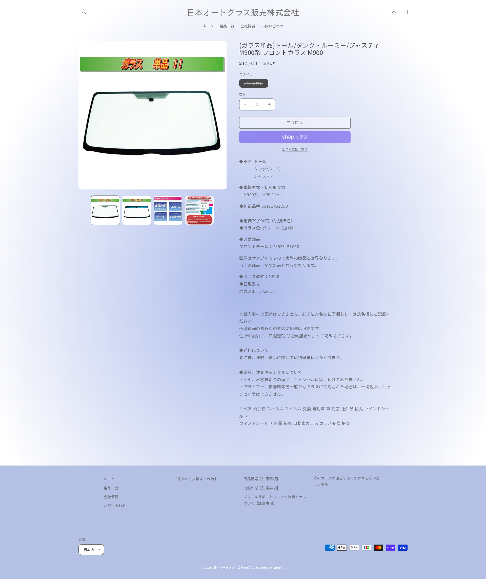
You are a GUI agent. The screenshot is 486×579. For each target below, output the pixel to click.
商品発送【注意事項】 (262, 478)
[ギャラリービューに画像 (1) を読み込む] (105, 210)
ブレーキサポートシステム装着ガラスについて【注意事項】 (277, 500)
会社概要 (111, 496)
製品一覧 (111, 487)
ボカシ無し (255, 84)
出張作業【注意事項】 (262, 487)
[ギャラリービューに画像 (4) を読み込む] (199, 210)
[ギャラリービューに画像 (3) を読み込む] (168, 210)
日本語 (89, 549)
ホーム (109, 478)
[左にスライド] (84, 210)
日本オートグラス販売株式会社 (234, 567)
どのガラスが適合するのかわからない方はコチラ (346, 481)
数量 (242, 94)
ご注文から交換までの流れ (196, 478)
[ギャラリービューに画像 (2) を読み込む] (136, 210)
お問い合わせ (115, 505)
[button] (84, 11)
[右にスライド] (221, 210)
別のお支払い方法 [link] (295, 149)
